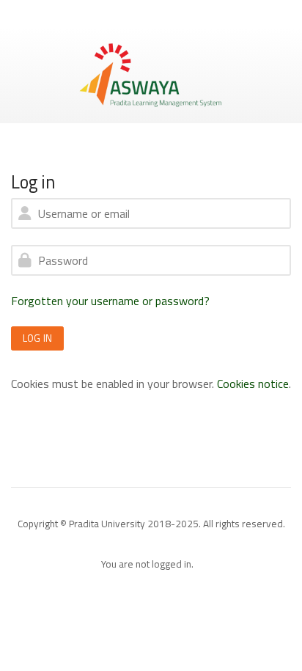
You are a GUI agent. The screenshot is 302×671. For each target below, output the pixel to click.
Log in (37, 338)
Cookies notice (253, 383)
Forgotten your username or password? (110, 300)
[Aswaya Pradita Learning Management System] (151, 74)
